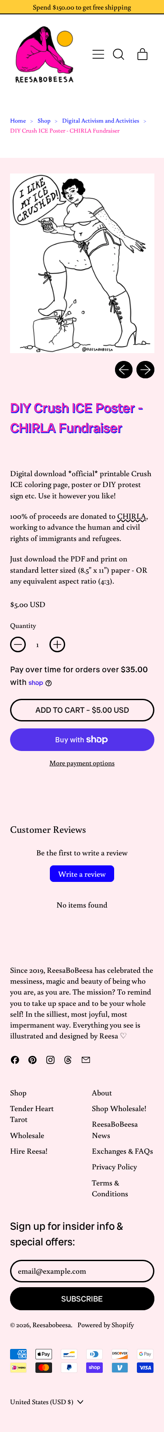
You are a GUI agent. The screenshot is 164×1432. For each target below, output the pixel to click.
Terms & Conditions (110, 1187)
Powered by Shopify (105, 1324)
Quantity (23, 625)
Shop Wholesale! (119, 1108)
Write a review (82, 873)
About (102, 1092)
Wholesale (27, 1135)
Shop (44, 120)
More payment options (82, 762)
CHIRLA (131, 516)
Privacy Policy (114, 1166)
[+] (57, 644)
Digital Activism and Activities (100, 120)
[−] (18, 644)
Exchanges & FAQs (122, 1150)
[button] (118, 54)
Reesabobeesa (51, 1324)
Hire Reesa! (29, 1150)
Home (18, 120)
